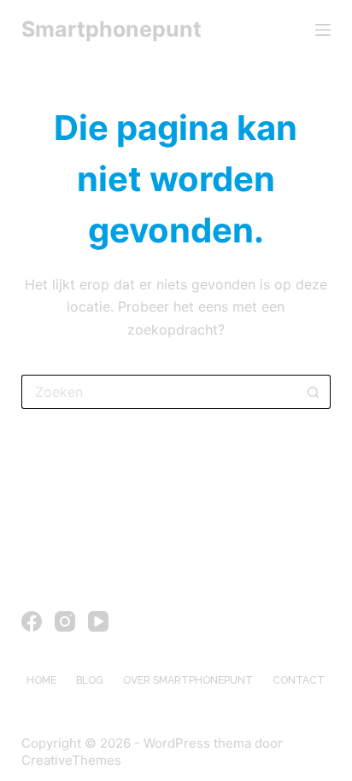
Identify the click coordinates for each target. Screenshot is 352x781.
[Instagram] (65, 621)
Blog (89, 680)
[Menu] (323, 30)
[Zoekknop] (313, 392)
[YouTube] (98, 621)
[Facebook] (31, 621)
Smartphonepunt (111, 29)
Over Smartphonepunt (188, 680)
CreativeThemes (71, 760)
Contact (299, 680)
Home (41, 680)
